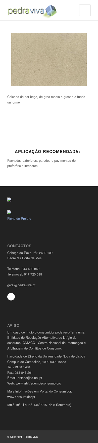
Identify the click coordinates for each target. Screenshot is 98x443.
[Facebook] (11, 296)
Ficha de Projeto (19, 218)
